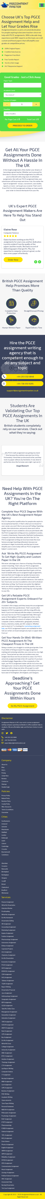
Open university (6, 1100)
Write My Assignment (8, 914)
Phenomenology (7, 1125)
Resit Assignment (7, 1031)
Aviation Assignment (8, 1059)
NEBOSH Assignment (8, 1109)
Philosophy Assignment (9, 1113)
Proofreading (6, 911)
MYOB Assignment (7, 1160)
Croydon (4, 849)
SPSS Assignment (7, 1163)
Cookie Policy (6, 804)
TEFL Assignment (7, 1135)
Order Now (13, 259)
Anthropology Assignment (10, 996)
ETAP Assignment (7, 1122)
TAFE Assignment (7, 1021)
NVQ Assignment (7, 1138)
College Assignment (8, 1046)
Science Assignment (8, 1131)
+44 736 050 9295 (25, 383)
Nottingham (5, 875)
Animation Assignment (8, 1018)
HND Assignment (7, 1053)
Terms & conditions (7, 809)
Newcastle (5, 869)
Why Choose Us (6, 807)
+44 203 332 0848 (25, 376)
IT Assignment (6, 1075)
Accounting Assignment (9, 927)
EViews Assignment (7, 946)
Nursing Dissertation (8, 1185)
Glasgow (4, 878)
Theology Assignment (8, 1062)
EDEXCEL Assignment (8, 971)
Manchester (5, 829)
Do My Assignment (7, 1040)
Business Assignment (8, 1091)
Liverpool (4, 824)
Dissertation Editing (8, 921)
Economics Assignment (8, 962)
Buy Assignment (6, 1037)
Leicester (4, 826)
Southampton (6, 821)
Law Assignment (6, 1084)
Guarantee (5, 812)
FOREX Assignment (7, 1128)
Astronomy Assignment (9, 942)
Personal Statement (8, 1106)
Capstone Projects (7, 949)
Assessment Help (7, 1182)
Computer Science (7, 1071)
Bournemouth (6, 852)
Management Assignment (9, 1012)
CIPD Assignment (7, 1088)
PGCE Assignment (7, 965)
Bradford (4, 890)
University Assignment (8, 1050)
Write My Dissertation (8, 905)
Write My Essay (6, 1043)
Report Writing (6, 987)
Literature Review (7, 908)
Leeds (3, 841)
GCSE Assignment (7, 1005)
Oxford (4, 843)
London (4, 835)
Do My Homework (7, 917)
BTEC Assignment (7, 1056)
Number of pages (10, 100)
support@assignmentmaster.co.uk (22, 390)
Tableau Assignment (8, 980)
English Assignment (7, 1147)
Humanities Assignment (9, 1015)
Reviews (4, 778)
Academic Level (9, 90)
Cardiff (4, 881)
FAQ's (3, 770)
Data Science (5, 1141)
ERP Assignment (6, 1002)
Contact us (5, 781)
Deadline (7, 109)
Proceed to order (22, 125)
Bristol (4, 884)
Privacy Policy (6, 795)
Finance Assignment (8, 902)
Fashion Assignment (8, 936)
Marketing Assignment (8, 930)
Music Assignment (7, 1169)
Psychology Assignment (9, 1116)
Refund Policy (6, 798)
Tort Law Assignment (8, 1188)
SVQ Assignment (7, 977)
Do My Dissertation (8, 958)
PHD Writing (5, 1094)
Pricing (4, 773)
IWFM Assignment (7, 1151)
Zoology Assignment (8, 1172)
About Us (4, 764)
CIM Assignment (7, 974)
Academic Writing (7, 1097)
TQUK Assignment (7, 984)
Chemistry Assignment (8, 955)
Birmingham (5, 872)
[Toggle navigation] (42, 5)
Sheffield (4, 832)
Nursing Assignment (8, 1078)
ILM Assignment (6, 968)
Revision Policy (6, 801)
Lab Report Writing (7, 1068)
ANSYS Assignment (7, 1028)
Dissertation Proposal (8, 990)
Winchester (5, 893)
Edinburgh (5, 838)
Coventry (4, 866)
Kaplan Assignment (7, 933)
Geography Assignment (9, 999)
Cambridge (5, 846)
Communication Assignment (10, 1166)
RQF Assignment (7, 1119)
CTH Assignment (7, 1065)
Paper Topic (8, 81)
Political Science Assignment (10, 1176)
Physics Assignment (8, 1144)
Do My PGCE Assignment (22, 706)
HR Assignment (6, 924)
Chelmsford (5, 887)
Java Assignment (7, 993)
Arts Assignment (7, 952)
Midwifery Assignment (8, 1157)
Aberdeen (5, 863)
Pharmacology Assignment (10, 939)
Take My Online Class (8, 1008)
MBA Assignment (7, 1081)
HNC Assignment (7, 1179)
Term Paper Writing (8, 1103)
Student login (6, 787)
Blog (3, 767)
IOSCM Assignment (8, 1025)
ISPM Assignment (7, 1154)
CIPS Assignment (7, 1034)
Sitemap (4, 784)
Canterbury (5, 855)
